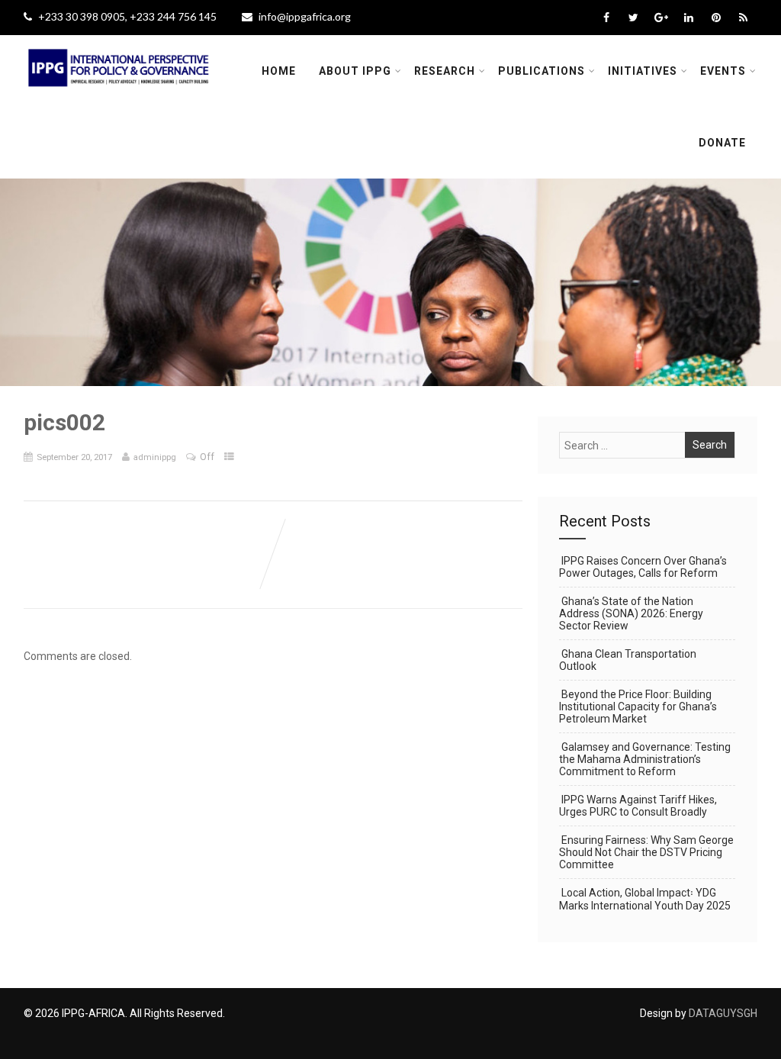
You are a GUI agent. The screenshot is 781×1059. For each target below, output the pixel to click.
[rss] (743, 17)
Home (279, 71)
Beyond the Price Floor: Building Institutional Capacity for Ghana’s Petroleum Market (638, 706)
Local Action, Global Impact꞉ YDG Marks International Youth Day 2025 (645, 899)
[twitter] (633, 17)
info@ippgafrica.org (305, 16)
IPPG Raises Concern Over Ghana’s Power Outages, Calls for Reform (643, 567)
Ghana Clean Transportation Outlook (627, 660)
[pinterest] (715, 17)
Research (444, 71)
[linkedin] (688, 17)
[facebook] (606, 17)
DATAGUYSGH (723, 1013)
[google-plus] (661, 17)
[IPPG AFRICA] (119, 96)
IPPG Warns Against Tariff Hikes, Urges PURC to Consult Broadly (638, 805)
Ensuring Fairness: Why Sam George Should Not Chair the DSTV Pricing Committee (646, 852)
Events (723, 71)
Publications (541, 71)
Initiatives (642, 71)
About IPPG (355, 71)
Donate (722, 143)
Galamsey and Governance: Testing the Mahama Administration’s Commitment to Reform (645, 759)
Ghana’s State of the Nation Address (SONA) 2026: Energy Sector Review (631, 613)
